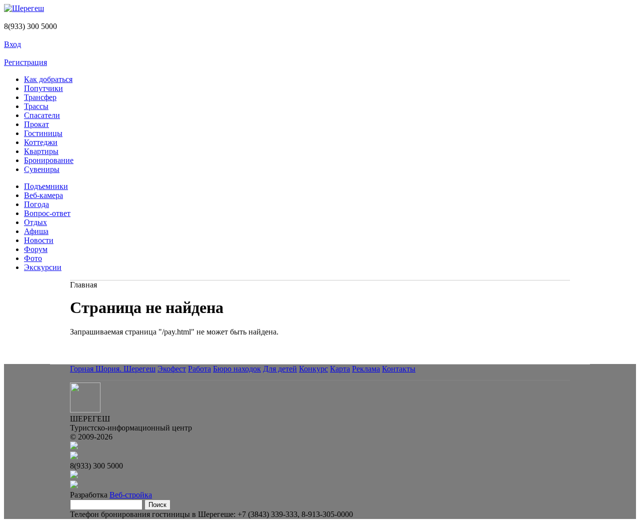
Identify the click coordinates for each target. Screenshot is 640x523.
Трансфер (40, 97)
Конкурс (313, 368)
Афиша (36, 231)
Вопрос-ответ (47, 213)
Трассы (36, 106)
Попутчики (43, 88)
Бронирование (49, 160)
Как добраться (48, 79)
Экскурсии (43, 267)
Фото (33, 258)
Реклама (366, 368)
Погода (36, 204)
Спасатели (42, 115)
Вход (12, 44)
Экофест (172, 368)
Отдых (35, 222)
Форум (36, 249)
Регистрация (25, 62)
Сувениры (42, 169)
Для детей (280, 368)
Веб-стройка (131, 494)
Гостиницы (43, 133)
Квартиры (41, 151)
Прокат (36, 124)
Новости (39, 240)
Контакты (399, 368)
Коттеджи (41, 142)
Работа (199, 368)
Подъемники (46, 186)
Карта (340, 368)
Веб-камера (43, 195)
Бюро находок (237, 368)
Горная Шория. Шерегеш (113, 368)
